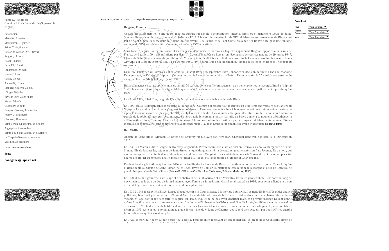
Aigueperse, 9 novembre (18, 128)
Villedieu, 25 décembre (17, 141)
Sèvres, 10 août (13, 101)
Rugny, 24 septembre (16, 114)
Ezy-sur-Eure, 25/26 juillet (19, 96)
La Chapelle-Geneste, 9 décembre (22, 137)
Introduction (11, 34)
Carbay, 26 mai (12, 78)
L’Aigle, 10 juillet (14, 92)
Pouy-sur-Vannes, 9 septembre (21, 110)
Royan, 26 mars (13, 60)
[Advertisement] (26, 217)
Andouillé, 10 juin (14, 83)
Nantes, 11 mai (12, 74)
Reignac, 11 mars (14, 56)
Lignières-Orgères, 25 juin (19, 87)
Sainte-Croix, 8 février (16, 47)
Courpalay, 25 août (15, 105)
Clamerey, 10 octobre (16, 119)
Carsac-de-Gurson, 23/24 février (22, 51)
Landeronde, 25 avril (16, 69)
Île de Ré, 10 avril (14, 65)
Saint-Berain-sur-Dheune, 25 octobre (24, 123)
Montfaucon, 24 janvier (17, 42)
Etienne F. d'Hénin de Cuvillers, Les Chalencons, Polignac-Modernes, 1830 (210, 171)
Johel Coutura (273, 123)
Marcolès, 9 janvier (15, 38)
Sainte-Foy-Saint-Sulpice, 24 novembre (26, 132)
